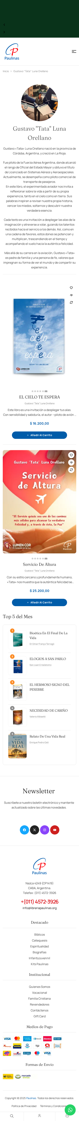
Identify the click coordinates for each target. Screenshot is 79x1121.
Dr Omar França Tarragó (42, 643)
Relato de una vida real (47, 736)
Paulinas (31, 1098)
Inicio (6, 71)
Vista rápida (71, 295)
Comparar (71, 302)
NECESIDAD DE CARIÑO (49, 710)
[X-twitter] (34, 830)
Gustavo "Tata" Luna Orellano (40, 403)
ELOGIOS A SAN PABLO (48, 659)
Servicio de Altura (39, 564)
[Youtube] (54, 830)
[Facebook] (24, 830)
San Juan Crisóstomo (40, 664)
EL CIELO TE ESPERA (39, 397)
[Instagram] (44, 830)
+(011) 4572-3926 (39, 901)
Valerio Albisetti (38, 716)
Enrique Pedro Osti (39, 742)
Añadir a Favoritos (71, 288)
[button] (4, 24)
